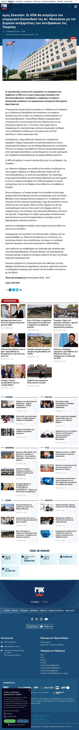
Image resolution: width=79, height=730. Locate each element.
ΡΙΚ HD (43, 660)
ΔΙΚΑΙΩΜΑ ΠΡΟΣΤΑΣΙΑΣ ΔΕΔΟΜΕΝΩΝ (40, 715)
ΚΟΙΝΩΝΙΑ (9, 397)
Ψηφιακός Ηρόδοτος (56, 610)
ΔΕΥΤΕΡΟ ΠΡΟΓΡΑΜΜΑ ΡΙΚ (50, 668)
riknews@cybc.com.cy (11, 646)
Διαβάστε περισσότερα (18, 707)
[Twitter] (36, 619)
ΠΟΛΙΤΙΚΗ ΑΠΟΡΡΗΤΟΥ (40, 717)
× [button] (29, 690)
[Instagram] (41, 619)
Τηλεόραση (24, 610)
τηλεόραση (19, 1)
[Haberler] (68, 559)
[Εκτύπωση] (20, 290)
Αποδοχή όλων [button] (9, 721)
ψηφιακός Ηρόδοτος (49, 1)
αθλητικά (37, 1)
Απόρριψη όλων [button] (22, 721)
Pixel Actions (61, 726)
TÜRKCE (45, 602)
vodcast (60, 1)
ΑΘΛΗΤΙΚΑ (49, 500)
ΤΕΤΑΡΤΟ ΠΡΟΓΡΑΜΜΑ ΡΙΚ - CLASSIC (54, 673)
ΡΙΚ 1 (42, 655)
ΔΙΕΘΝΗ (73, 38)
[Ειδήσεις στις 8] (10, 559)
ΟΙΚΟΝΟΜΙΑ (9, 448)
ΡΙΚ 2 (42, 658)
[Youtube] (46, 619)
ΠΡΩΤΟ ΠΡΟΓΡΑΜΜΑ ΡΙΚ (49, 665)
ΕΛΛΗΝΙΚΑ (35, 602)
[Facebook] (32, 619)
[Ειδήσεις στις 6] (49, 559)
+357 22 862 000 (9, 642)
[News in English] (10, 571)
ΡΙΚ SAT (43, 663)
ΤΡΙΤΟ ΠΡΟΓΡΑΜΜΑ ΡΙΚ (49, 671)
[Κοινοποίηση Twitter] (13, 289)
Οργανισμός (70, 610)
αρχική (3, 1)
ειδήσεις (11, 1)
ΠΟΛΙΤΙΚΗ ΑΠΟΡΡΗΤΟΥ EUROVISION (40, 721)
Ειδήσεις (15, 610)
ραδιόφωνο (28, 1)
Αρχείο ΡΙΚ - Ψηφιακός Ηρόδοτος (52, 645)
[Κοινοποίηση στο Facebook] (10, 289)
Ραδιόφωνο (34, 610)
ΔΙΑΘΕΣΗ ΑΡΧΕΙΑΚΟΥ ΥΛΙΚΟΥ (40, 719)
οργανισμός (68, 1)
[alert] (16, 708)
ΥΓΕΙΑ (47, 448)
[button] (5, 711)
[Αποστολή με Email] (17, 289)
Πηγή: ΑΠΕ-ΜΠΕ (12, 282)
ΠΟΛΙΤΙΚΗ (48, 397)
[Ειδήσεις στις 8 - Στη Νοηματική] (29, 559)
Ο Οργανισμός (45, 642)
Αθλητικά (43, 610)
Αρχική (7, 610)
